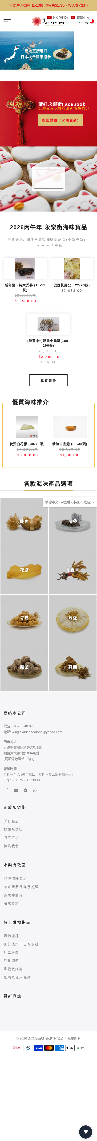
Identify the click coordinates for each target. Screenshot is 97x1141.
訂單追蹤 (11, 952)
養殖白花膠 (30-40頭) (27, 444)
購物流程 (11, 936)
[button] (68, 17)
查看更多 (48, 380)
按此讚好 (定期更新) (60, 120)
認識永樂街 (13, 829)
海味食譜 (11, 903)
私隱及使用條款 (17, 977)
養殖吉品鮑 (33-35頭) (69, 444)
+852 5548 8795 (24, 726)
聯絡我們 (11, 846)
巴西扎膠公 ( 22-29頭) (72, 285)
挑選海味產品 (15, 878)
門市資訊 (11, 838)
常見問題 (11, 961)
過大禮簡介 (13, 895)
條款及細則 (13, 969)
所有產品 (11, 821)
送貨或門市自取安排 (21, 944)
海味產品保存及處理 (21, 887)
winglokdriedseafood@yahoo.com (37, 732)
